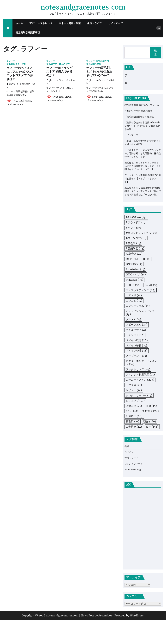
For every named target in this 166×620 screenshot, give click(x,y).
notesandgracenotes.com (83, 7)
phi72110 (13, 84)
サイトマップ (115, 23)
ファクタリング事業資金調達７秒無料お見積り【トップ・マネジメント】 (142, 178)
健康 (151, 405)
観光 (149, 421)
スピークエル (136, 324)
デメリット (135, 334)
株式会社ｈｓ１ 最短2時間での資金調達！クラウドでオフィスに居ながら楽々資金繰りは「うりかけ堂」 (142, 191)
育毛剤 (132, 421)
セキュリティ (137, 329)
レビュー (134, 390)
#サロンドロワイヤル (141, 233)
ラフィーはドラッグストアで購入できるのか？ (59, 72)
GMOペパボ (136, 274)
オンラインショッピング (140, 312)
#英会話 (133, 243)
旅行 (132, 411)
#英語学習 (135, 248)
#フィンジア (136, 238)
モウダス (134, 384)
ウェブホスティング (140, 290)
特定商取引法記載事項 (28, 32)
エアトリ (134, 295)
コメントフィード (133, 463)
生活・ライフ (94, 23)
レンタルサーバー (139, 395)
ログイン (129, 452)
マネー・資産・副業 (70, 23)
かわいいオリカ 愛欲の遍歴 (138, 110)
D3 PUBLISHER (138, 259)
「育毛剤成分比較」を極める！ (140, 116)
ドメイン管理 (136, 350)
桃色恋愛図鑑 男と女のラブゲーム (141, 105)
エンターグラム (138, 305)
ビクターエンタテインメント (141, 362)
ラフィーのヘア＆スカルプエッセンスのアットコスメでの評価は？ (19, 73)
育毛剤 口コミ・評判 (16, 64)
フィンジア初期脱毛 (140, 374)
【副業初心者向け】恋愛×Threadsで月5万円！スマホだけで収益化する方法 (142, 126)
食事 (152, 426)
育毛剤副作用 (102, 61)
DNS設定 (134, 264)
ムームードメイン (140, 379)
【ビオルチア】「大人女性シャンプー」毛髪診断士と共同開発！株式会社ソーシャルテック (142, 153)
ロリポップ (135, 400)
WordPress (137, 615)
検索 (155, 52)
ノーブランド (136, 355)
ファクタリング (138, 369)
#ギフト (133, 227)
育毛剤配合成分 (93, 64)
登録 (126, 446)
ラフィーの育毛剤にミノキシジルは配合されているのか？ (99, 72)
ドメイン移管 (136, 345)
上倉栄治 (134, 405)
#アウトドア (136, 222)
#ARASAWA (136, 217)
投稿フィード (131, 457)
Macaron (134, 279)
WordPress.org (132, 469)
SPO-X (133, 285)
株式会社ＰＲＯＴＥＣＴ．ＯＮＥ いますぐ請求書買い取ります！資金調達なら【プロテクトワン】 (142, 166)
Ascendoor (105, 615)
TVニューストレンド (41, 23)
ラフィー (10, 61)
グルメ (133, 319)
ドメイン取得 (137, 340)
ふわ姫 (152, 285)
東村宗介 (150, 411)
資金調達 (134, 426)
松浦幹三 (134, 416)
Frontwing (135, 269)
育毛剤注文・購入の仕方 (58, 64)
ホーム (19, 23)
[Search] (158, 28)
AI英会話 (134, 253)
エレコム (134, 300)
